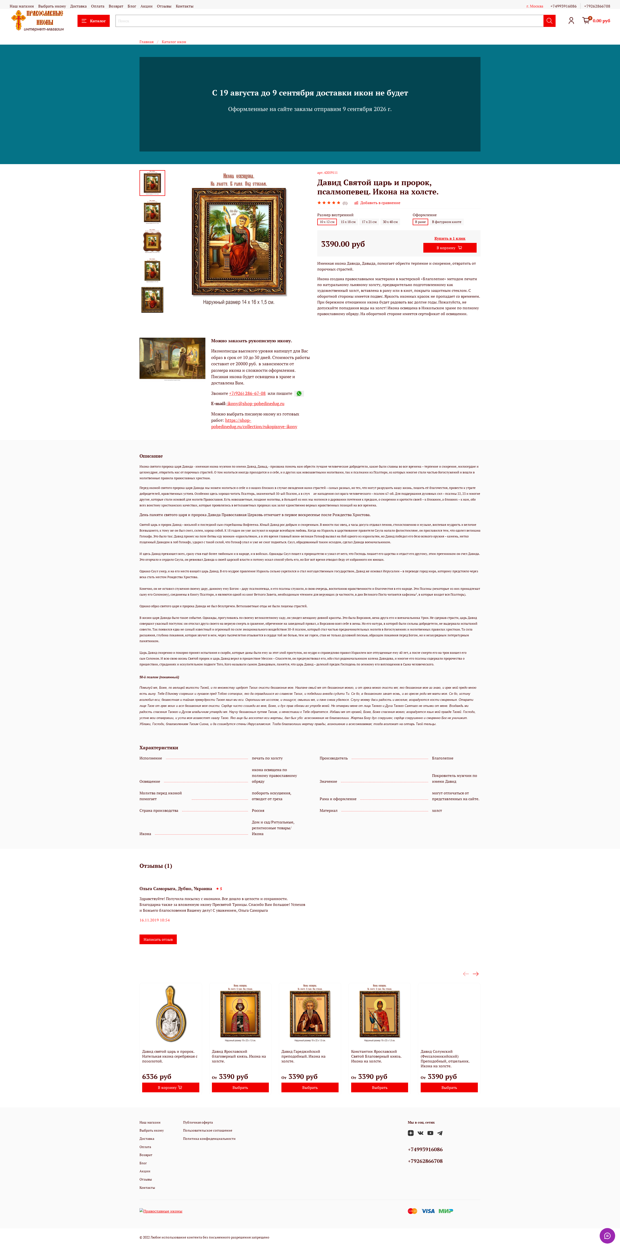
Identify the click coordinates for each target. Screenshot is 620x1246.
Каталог (98, 21)
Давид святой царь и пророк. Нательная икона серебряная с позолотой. (169, 1055)
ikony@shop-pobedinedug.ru (255, 403)
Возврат (116, 6)
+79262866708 (597, 6)
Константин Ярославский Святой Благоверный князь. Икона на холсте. (376, 1055)
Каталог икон (174, 41)
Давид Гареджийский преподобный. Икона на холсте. (303, 1055)
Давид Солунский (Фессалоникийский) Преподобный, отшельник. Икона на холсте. (445, 1058)
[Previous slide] (177, 241)
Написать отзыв (158, 939)
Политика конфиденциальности (209, 1138)
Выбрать (240, 1087)
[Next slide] (152, 306)
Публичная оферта (198, 1122)
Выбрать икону (52, 6)
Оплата (97, 6)
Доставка (78, 6)
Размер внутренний (335, 215)
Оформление (425, 215)
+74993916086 (563, 6)
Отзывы (164, 6)
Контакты (185, 6)
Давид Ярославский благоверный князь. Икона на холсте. (239, 1055)
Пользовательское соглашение (207, 1130)
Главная (147, 41)
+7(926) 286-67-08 (247, 393)
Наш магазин (22, 6)
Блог (132, 6)
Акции (146, 6)
